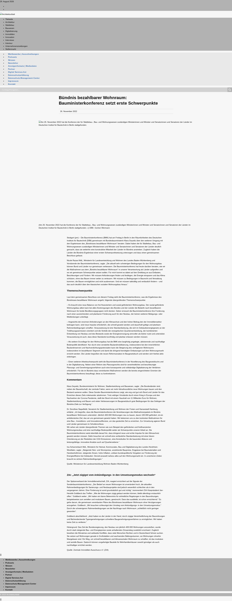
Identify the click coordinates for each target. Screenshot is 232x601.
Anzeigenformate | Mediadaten (22, 66)
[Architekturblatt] (7, 14)
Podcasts (12, 57)
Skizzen (11, 60)
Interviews (9, 40)
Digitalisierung (11, 31)
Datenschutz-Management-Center (24, 78)
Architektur (10, 22)
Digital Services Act (17, 72)
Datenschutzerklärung (18, 75)
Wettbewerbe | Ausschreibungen (23, 54)
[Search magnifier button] (229, 89)
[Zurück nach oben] (0, 555)
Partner (11, 69)
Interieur (8, 43)
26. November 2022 (68, 111)
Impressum (13, 81)
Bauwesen (9, 28)
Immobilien (10, 34)
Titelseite (9, 19)
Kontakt (11, 84)
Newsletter (13, 63)
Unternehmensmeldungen (16, 46)
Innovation (9, 37)
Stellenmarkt (10, 49)
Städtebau (9, 25)
